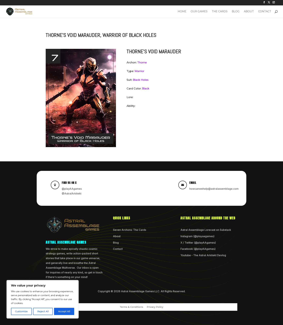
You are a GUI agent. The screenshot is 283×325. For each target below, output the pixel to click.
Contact (264, 11)
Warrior (139, 71)
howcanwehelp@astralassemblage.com (214, 188)
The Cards (219, 11)
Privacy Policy (155, 307)
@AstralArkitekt (71, 193)
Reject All (43, 311)
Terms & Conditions (131, 307)
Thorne (142, 62)
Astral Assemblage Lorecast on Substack (205, 229)
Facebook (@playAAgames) (198, 248)
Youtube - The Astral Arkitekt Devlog (203, 255)
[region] (43, 299)
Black (145, 88)
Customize (21, 311)
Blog (236, 11)
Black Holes (141, 79)
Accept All (64, 311)
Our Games (199, 11)
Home (182, 11)
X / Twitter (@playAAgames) (198, 242)
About (249, 11)
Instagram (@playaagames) (197, 236)
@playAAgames (72, 188)
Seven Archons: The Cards (129, 229)
